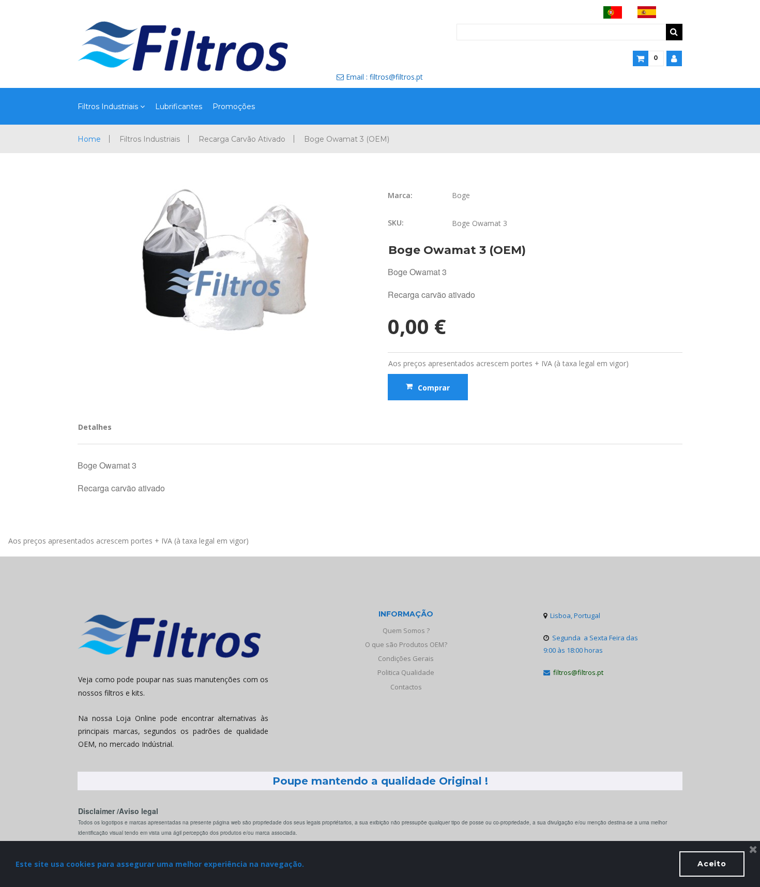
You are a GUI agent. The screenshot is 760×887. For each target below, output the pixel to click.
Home (89, 139)
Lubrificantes (178, 106)
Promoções (233, 106)
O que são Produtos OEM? (406, 644)
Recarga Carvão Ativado (242, 139)
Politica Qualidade (405, 672)
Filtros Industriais (108, 106)
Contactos (406, 686)
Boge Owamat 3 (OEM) (346, 139)
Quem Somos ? (406, 630)
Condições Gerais (406, 658)
